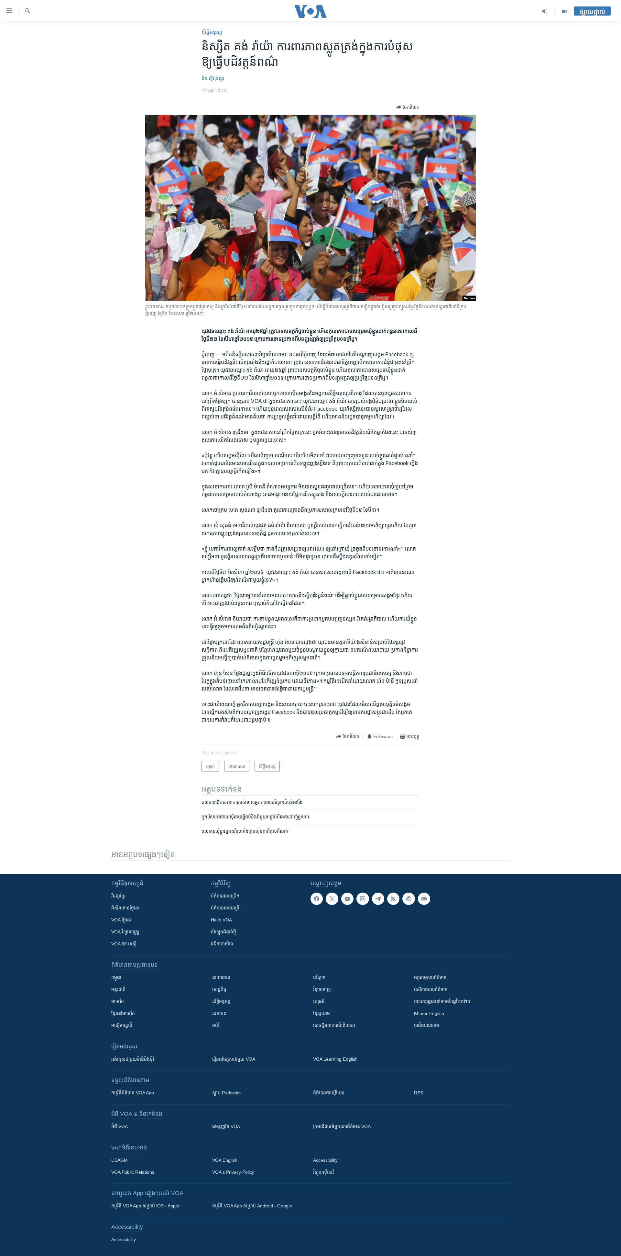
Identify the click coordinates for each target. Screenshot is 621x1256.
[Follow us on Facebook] (316, 899)
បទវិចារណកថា (426, 1025)
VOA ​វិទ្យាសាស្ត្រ (125, 931)
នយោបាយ (221, 977)
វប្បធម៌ (319, 1001)
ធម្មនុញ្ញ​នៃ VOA (226, 1126)
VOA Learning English (335, 1059)
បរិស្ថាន (319, 977)
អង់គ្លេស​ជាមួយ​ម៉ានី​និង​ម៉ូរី (132, 1059)
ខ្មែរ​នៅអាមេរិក (123, 1013)
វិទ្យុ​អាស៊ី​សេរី (323, 1172)
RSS (418, 1092)
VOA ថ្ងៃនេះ (121, 919)
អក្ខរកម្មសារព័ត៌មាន (430, 977)
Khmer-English (429, 1013)
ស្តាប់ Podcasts (226, 1092)
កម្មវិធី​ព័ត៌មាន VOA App (132, 1092)
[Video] (564, 11)
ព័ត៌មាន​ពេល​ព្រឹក (225, 895)
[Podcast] (408, 899)
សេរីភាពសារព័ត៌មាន (431, 989)
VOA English (224, 1160)
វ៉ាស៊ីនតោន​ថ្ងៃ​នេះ (125, 907)
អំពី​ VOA (119, 1126)
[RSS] (393, 899)
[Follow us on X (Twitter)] (332, 899)
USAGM (119, 1160)
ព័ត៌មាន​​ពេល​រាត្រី (225, 907)
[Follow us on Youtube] (347, 899)
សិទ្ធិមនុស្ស (221, 1001)
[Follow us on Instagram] (362, 899)
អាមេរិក (117, 1001)
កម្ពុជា (116, 977)
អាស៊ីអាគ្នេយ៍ (121, 1025)
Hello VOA (221, 919)
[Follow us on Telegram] (378, 899)
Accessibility (325, 1160)
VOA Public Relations (132, 1172)
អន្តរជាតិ (118, 989)
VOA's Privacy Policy (233, 1172)
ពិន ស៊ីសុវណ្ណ (213, 78)
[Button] (407, 107)
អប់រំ (215, 1025)
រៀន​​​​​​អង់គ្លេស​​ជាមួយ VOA (233, 1059)
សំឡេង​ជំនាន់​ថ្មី (223, 931)
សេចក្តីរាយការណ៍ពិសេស (334, 1025)
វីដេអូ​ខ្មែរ (118, 895)
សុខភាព (219, 1013)
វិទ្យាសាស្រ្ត (322, 989)
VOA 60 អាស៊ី (123, 943)
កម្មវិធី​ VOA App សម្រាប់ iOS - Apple (145, 1205)
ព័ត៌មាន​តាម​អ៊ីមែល (328, 1092)
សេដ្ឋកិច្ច (219, 989)
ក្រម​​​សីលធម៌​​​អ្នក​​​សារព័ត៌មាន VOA (342, 1126)
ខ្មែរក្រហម (321, 1013)
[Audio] (545, 11)
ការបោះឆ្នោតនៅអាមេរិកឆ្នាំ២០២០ (442, 1001)
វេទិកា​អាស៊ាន (222, 943)
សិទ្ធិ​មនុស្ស (212, 32)
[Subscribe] (424, 899)
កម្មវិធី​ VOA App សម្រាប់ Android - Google (252, 1205)
